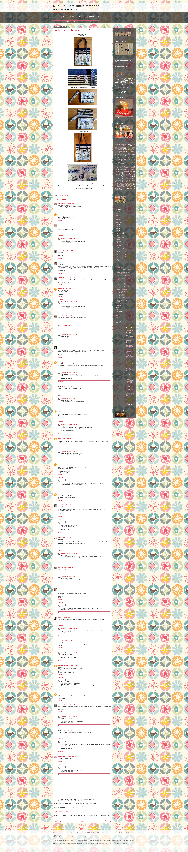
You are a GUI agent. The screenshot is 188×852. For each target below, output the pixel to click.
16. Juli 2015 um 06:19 (65, 224)
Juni (118, 303)
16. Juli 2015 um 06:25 (68, 250)
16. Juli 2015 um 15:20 (72, 372)
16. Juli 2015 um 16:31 (72, 576)
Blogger (107, 849)
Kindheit (132, 165)
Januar (119, 313)
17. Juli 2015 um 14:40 (72, 716)
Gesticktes (125, 161)
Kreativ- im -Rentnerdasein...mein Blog (130, 346)
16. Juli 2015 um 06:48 (67, 315)
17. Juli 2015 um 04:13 (70, 693)
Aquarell (133, 147)
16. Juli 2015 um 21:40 (74, 665)
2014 (117, 315)
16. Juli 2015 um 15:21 (72, 398)
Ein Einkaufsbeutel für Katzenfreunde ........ (122, 252)
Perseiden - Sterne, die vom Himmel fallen (130, 394)
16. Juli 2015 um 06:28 (71, 277)
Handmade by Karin (62, 704)
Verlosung (130, 184)
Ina (58, 263)
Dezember (119, 232)
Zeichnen (131, 188)
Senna (59, 537)
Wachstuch (133, 185)
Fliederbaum (129, 355)
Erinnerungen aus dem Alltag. (129, 362)
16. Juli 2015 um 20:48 (67, 640)
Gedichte (122, 159)
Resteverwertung (118, 176)
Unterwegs (116, 184)
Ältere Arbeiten (122, 147)
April (118, 307)
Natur (117, 173)
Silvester (124, 176)
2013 (117, 317)
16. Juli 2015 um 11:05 (65, 493)
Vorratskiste (126, 185)
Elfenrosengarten (61, 756)
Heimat (118, 162)
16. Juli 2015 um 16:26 (68, 567)
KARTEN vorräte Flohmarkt (96, 17)
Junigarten (128, 331)
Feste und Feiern (129, 154)
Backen (133, 148)
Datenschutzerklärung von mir (60, 812)
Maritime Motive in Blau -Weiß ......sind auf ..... (123, 273)
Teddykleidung (132, 181)
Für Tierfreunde (121, 157)
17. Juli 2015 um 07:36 (72, 704)
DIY (123, 153)
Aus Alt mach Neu (120, 148)
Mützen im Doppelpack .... (122, 289)
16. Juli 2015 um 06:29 (72, 238)
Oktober (119, 235)
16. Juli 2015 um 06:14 (66, 214)
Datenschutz (82, 17)
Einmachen (119, 154)
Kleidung (116, 166)
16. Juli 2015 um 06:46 (66, 288)
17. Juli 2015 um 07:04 (72, 680)
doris (59, 224)
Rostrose (128, 335)
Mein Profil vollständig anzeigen (121, 87)
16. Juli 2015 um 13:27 (67, 504)
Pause (123, 174)
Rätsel (132, 175)
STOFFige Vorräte (71, 21)
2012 (117, 319)
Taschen (68, 195)
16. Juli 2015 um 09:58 (77, 464)
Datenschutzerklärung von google (61, 811)
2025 (117, 211)
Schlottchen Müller (62, 277)
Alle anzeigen (132, 406)
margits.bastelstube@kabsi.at (64, 411)
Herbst (125, 162)
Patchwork (118, 174)
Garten (132, 157)
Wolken (124, 188)
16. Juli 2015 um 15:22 (72, 424)
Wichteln (131, 186)
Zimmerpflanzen (118, 189)
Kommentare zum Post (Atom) (85, 825)
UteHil (98, 849)
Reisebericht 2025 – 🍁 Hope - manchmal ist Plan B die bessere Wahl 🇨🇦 (130, 339)
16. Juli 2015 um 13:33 (66, 537)
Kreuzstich (131, 166)
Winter (116, 188)
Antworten (60, 209)
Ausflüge (128, 148)
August (119, 239)
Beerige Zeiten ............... (122, 281)
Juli (118, 241)
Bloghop (118, 151)
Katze (125, 165)
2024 (117, 213)
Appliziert (128, 147)
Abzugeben (124, 144)
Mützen (131, 171)
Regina (59, 288)
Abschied (116, 144)
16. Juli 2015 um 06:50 (72, 301)
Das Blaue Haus (129, 392)
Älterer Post (108, 821)
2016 (117, 228)
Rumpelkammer (129, 330)
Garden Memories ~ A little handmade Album (130, 402)
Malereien (121, 169)
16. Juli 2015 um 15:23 (72, 480)
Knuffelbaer (123, 166)
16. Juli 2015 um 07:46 (68, 347)
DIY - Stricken (93, 21)
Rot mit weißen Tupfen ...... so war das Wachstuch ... (123, 257)
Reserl (59, 214)
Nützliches (126, 173)
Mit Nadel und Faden (62, 195)
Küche (116, 167)
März (118, 309)
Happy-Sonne (61, 203)
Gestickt (117, 161)
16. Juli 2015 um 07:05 (72, 334)
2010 (117, 322)
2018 (117, 224)
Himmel (117, 163)
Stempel (127, 180)
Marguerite (60, 347)
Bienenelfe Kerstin (62, 589)
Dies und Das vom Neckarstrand (65, 464)
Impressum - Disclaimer (69, 17)
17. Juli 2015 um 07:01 (72, 628)
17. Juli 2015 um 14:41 (72, 741)
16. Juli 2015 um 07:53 (73, 362)
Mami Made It (129, 386)
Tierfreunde (119, 183)
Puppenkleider (118, 175)
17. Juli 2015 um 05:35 (72, 605)
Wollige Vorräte (59, 21)
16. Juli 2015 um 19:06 (65, 617)
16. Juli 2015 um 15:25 (72, 553)
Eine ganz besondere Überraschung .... (121, 295)
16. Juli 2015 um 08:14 (67, 386)
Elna (59, 617)
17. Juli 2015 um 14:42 (72, 767)
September (119, 237)
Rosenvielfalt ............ (121, 265)
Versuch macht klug (119, 185)
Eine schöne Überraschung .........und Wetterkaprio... (123, 243)
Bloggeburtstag (132, 149)
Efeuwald (128, 368)
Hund (134, 163)
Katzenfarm (60, 250)
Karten (118, 165)
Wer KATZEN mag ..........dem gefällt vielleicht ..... (123, 246)
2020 (117, 221)
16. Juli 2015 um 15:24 (72, 522)
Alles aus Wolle (121, 146)
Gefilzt (132, 159)
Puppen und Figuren (130, 174)
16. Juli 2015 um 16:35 (71, 589)
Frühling (122, 156)
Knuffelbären (83, 21)
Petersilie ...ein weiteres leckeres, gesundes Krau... (124, 284)
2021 (117, 219)
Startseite (57, 17)
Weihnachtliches (121, 186)
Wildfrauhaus (128, 364)
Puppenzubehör (126, 175)
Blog (126, 149)
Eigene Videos (131, 153)
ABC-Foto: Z (128, 388)
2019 (117, 222)
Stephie (59, 438)
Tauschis (125, 181)
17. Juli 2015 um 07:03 (72, 652)
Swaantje (60, 504)
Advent (131, 144)
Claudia (63, 238)
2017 (117, 226)
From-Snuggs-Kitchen (63, 362)
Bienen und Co (120, 149)
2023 (117, 215)
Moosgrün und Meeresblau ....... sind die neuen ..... (124, 249)
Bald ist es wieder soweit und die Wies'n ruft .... (124, 301)
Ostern (133, 173)
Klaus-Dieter (60, 567)
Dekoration (123, 151)
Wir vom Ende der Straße (129, 377)
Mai (118, 305)
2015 (117, 230)
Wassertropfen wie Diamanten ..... (124, 254)
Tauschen (120, 181)
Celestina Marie (61, 693)
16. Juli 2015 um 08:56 (66, 438)
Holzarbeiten (125, 163)
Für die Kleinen (131, 156)
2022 (117, 217)
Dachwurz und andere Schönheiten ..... (121, 260)
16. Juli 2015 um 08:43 (76, 411)
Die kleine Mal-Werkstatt (63, 665)
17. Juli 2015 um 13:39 (71, 756)
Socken (130, 176)
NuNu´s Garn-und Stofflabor (76, 6)
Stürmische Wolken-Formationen (128, 350)
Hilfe (132, 162)
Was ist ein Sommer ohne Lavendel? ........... (122, 292)
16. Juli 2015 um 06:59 (67, 325)
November (119, 233)
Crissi (59, 493)
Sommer (117, 178)
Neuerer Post (57, 821)
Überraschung (128, 183)
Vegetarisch (123, 184)
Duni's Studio (129, 399)
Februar (119, 311)
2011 (117, 321)
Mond (125, 171)
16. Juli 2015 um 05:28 (69, 203)
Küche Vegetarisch (125, 167)
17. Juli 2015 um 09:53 (67, 730)
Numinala (60, 315)
